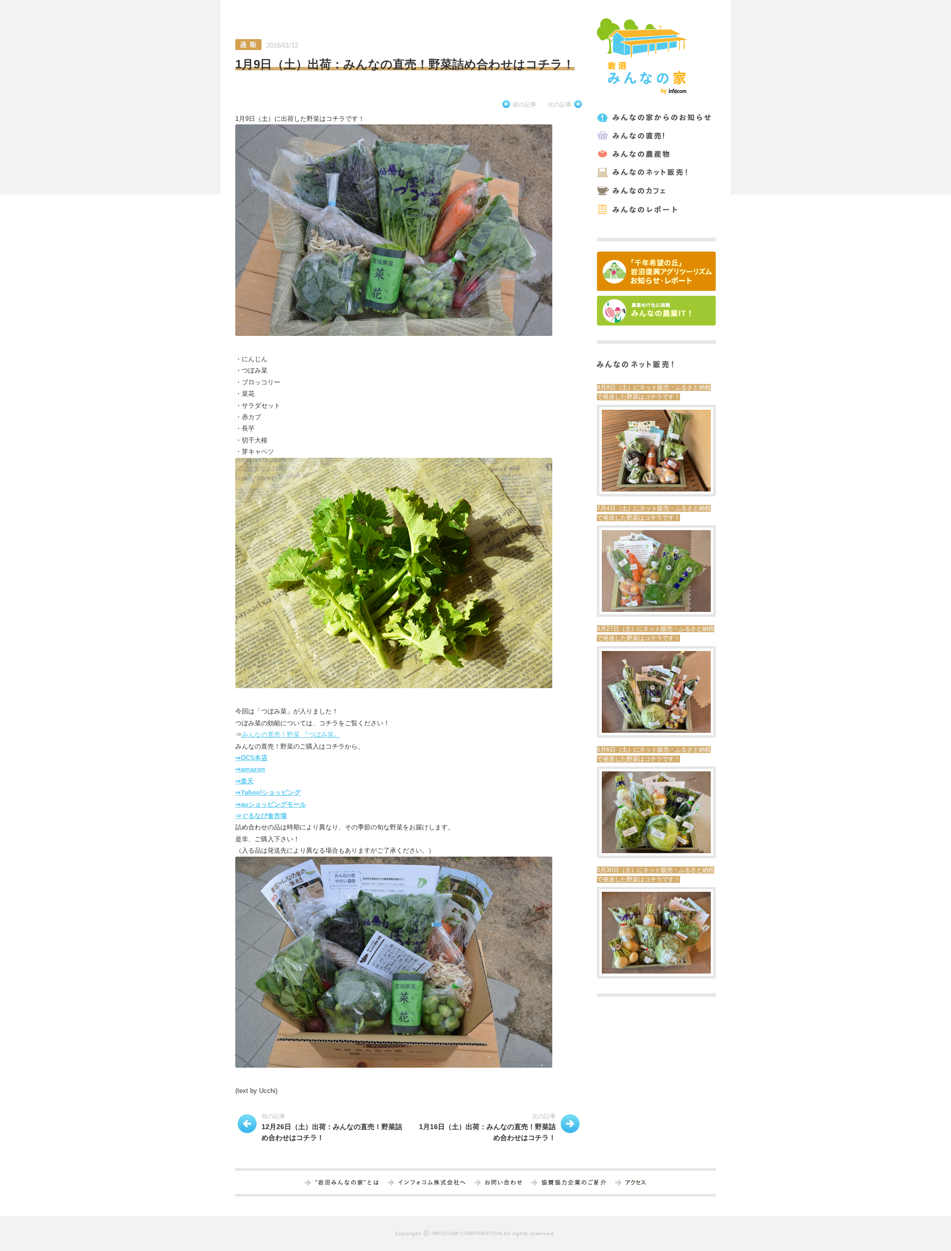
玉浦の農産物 (655, 154)
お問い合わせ (503, 1183)
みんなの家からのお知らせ (655, 117)
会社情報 (432, 1183)
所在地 (635, 1183)
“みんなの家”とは (347, 1183)
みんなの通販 (655, 172)
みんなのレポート (655, 209)
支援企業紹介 (574, 1183)
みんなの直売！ (655, 136)
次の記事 (560, 104)
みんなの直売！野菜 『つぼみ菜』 (291, 734)
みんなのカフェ (655, 191)
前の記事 (524, 104)
